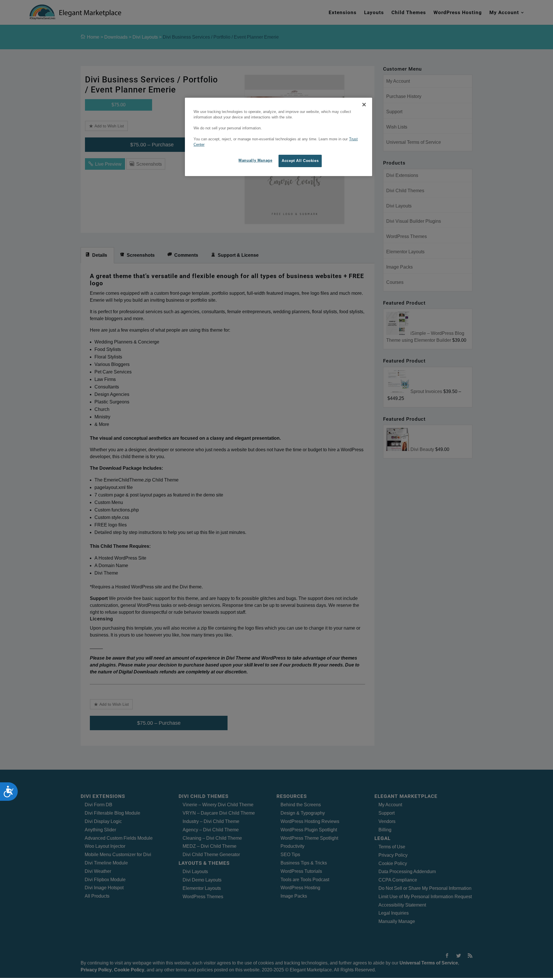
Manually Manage (255, 160)
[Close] (364, 104)
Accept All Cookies (300, 161)
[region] (278, 137)
